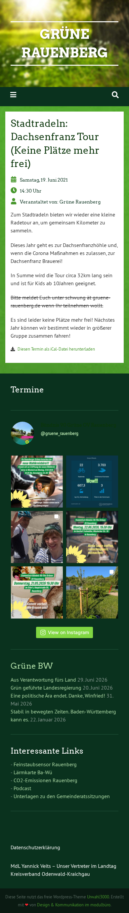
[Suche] (115, 94)
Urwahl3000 (98, 896)
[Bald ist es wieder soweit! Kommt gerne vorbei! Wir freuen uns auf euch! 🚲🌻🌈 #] (92, 537)
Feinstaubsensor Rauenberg (45, 764)
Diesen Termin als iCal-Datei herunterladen (56, 349)
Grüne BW (32, 666)
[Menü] (13, 94)
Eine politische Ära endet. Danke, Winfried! (58, 695)
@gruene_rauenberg (59, 433)
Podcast (22, 788)
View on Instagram (68, 632)
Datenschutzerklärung (35, 847)
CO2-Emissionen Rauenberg (45, 780)
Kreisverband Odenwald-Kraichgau (50, 874)
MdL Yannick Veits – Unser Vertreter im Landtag (63, 866)
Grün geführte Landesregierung (46, 687)
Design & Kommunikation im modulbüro (73, 904)
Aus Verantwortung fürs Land (43, 679)
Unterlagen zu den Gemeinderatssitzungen (62, 796)
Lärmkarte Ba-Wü (33, 772)
